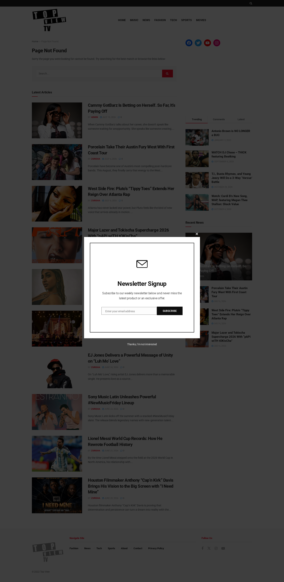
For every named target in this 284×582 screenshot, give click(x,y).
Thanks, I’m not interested (142, 344)
